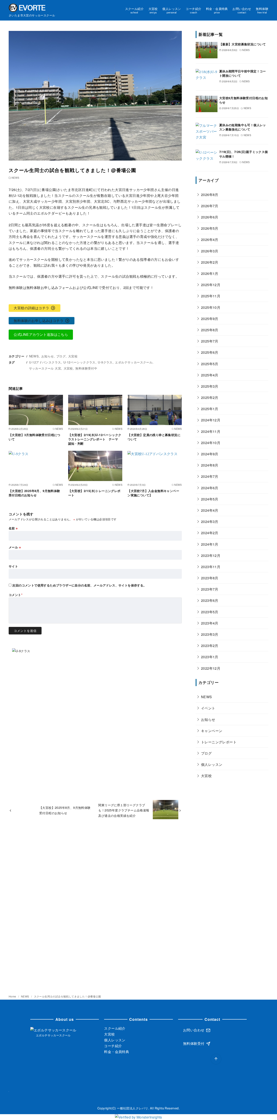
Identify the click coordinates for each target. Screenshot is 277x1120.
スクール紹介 (134, 10)
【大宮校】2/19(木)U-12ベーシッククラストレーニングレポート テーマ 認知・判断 (94, 439)
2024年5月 (209, 498)
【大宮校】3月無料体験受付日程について (34, 437)
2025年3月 (209, 386)
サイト (13, 566)
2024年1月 (209, 544)
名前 (13, 528)
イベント (208, 708)
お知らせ (47, 356)
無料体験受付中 (86, 368)
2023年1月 (209, 656)
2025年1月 (209, 408)
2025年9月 (209, 318)
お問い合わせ (241, 10)
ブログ (61, 356)
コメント (16, 595)
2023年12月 (210, 555)
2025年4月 (209, 374)
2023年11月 (210, 566)
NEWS (15, 177)
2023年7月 (209, 589)
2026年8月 (209, 194)
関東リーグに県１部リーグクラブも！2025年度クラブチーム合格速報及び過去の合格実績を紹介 (123, 810)
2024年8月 (209, 465)
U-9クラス (105, 362)
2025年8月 (209, 329)
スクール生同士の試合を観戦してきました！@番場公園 (67, 996)
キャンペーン (211, 730)
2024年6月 (209, 487)
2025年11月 (210, 295)
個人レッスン (171, 10)
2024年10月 (210, 442)
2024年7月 (209, 476)
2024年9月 (209, 453)
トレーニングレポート (219, 741)
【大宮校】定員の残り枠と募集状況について (153, 437)
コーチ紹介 (193, 10)
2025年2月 (209, 397)
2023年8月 (209, 577)
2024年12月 (210, 419)
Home (13, 996)
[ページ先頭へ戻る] (216, 1059)
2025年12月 (210, 284)
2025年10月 (210, 307)
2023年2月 (209, 645)
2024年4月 (209, 510)
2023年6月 (209, 600)
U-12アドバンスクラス (45, 362)
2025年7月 (209, 341)
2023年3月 (209, 634)
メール (15, 547)
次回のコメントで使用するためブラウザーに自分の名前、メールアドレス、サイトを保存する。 (79, 585)
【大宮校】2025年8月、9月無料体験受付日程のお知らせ (34, 493)
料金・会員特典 (217, 10)
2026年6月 (209, 217)
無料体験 (262, 10)
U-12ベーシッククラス (79, 362)
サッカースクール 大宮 (45, 368)
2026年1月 (209, 273)
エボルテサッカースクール (133, 362)
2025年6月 (209, 352)
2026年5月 (209, 228)
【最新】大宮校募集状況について (242, 44)
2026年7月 (209, 205)
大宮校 (153, 10)
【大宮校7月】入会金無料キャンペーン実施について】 (153, 493)
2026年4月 (209, 239)
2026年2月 (209, 262)
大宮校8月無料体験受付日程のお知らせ (243, 100)
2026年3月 (209, 250)
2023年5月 (209, 611)
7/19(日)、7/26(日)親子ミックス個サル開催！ (243, 154)
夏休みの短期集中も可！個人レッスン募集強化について (242, 127)
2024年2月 (209, 532)
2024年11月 (210, 431)
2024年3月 (209, 521)
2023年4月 (209, 622)
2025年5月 (209, 363)
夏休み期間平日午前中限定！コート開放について (242, 73)
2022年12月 (210, 668)
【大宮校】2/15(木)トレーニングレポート (94, 493)
